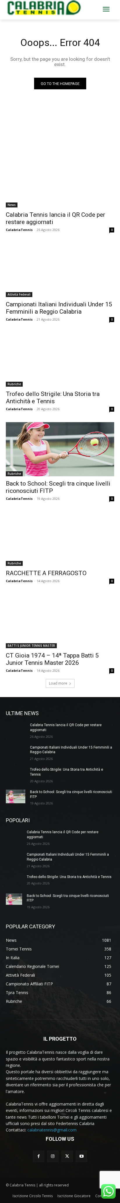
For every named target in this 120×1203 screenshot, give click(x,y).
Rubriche (14, 384)
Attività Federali (19, 294)
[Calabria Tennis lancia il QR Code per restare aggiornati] (60, 180)
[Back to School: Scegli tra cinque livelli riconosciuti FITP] (60, 449)
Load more (58, 683)
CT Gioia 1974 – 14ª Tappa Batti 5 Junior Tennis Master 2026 (52, 659)
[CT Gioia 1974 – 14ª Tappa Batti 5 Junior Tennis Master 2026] (60, 621)
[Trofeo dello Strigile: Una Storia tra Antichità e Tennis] (60, 360)
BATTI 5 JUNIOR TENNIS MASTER (31, 646)
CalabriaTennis (19, 230)
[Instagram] (53, 1156)
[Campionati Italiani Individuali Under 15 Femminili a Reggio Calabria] (60, 270)
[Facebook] (38, 1156)
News (12, 205)
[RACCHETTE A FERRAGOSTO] (60, 539)
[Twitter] (67, 1156)
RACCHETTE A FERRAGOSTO (46, 573)
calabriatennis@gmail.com (52, 1130)
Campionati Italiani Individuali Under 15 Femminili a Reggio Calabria (59, 308)
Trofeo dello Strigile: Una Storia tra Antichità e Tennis (53, 397)
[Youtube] (81, 1156)
